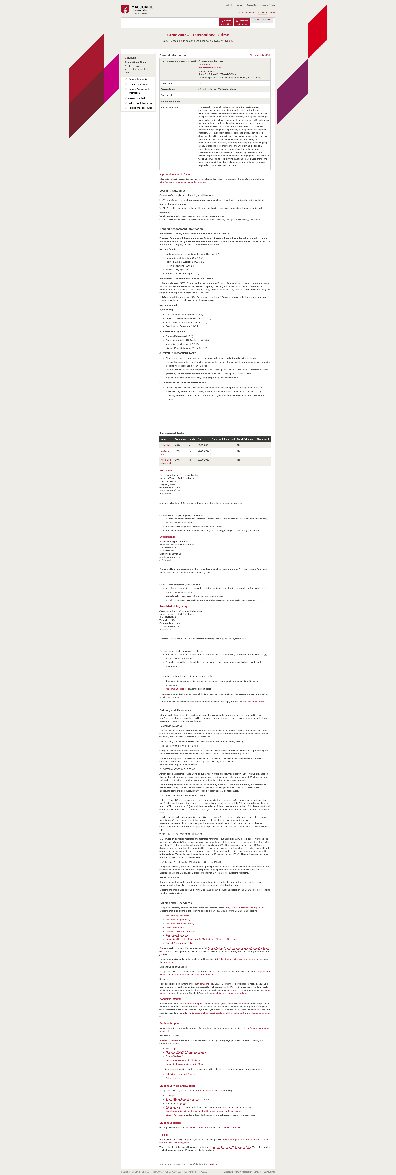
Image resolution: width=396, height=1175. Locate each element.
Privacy (237, 1172)
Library (239, 5)
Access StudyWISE (175, 1056)
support (183, 1103)
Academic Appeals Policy (178, 915)
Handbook (228, 5)
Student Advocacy (174, 1115)
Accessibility (247, 1172)
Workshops (171, 1048)
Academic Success (175, 689)
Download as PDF (261, 55)
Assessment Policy (175, 927)
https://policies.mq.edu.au (251, 907)
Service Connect (232, 1127)
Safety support (173, 1107)
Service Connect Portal (254, 701)
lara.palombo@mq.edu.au (211, 67)
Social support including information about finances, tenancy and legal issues (203, 1111)
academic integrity (193, 1003)
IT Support (171, 1095)
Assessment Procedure (177, 935)
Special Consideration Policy (179, 943)
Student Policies (215, 948)
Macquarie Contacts (267, 5)
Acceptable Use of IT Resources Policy (232, 1147)
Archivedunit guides (242, 22)
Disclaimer (228, 1172)
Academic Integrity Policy (178, 919)
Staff (272, 12)
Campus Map (252, 5)
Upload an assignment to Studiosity (183, 1060)
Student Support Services (210, 1090)
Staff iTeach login (263, 20)
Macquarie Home (246, 12)
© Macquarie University (130, 1172)
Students (262, 12)
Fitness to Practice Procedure (180, 931)
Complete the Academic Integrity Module (185, 1064)
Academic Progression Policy (180, 923)
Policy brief (166, 445)
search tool (168, 962)
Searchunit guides (226, 22)
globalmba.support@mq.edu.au (231, 993)
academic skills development (230, 1013)
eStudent (204, 984)
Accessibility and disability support (182, 1099)
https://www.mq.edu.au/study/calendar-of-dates (182, 182)
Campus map (269, 1172)
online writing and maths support (199, 1013)
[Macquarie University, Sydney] (138, 9)
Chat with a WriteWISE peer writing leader (186, 1052)
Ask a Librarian (173, 1078)
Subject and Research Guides (180, 1074)
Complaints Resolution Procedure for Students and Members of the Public (202, 939)
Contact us (258, 1172)
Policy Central (231, 907)
